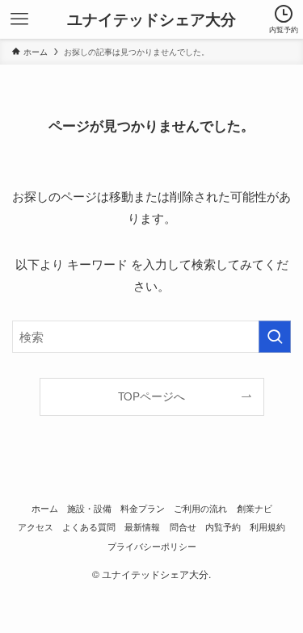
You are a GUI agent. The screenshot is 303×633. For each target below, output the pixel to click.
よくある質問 (89, 526)
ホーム (45, 507)
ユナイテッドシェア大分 (151, 19)
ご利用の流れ (200, 507)
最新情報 (142, 526)
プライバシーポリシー (151, 545)
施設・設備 (89, 507)
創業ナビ (254, 507)
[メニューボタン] (19, 19)
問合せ (183, 526)
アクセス (35, 526)
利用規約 (267, 526)
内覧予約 (223, 526)
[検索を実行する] (275, 337)
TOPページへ (151, 396)
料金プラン (142, 507)
